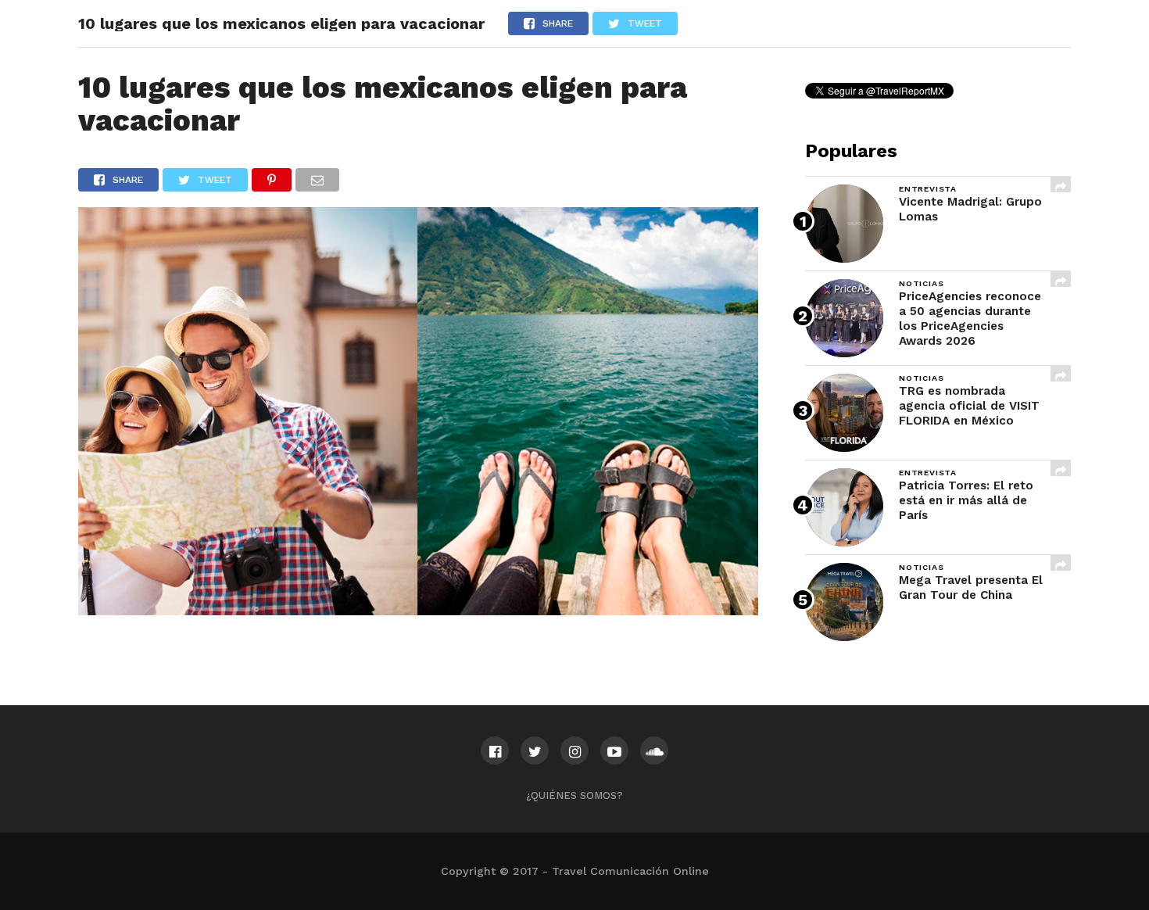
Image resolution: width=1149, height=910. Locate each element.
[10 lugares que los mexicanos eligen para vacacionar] (418, 610)
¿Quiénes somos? (574, 795)
